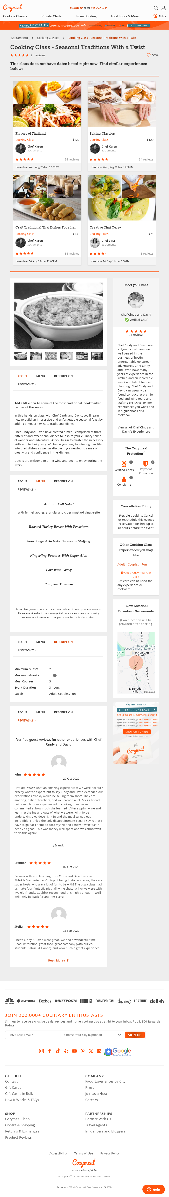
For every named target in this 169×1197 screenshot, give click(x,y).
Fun (144, 564)
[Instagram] (41, 1051)
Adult (121, 564)
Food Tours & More (125, 16)
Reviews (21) (26, 384)
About (22, 376)
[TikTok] (58, 1051)
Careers (91, 1100)
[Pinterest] (82, 1051)
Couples (133, 564)
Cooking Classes (15, 16)
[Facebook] (49, 1051)
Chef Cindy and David (136, 314)
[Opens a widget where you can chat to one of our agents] (153, 1190)
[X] (91, 1051)
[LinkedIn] (99, 1051)
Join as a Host (96, 1093)
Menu (40, 376)
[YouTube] (74, 1051)
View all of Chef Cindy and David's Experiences (136, 429)
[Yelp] (66, 1051)
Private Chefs (51, 16)
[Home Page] (12, 8)
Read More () (58, 960)
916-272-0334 (99, 8)
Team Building (86, 16)
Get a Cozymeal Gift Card (137, 575)
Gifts (162, 16)
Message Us (76, 8)
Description (63, 376)
